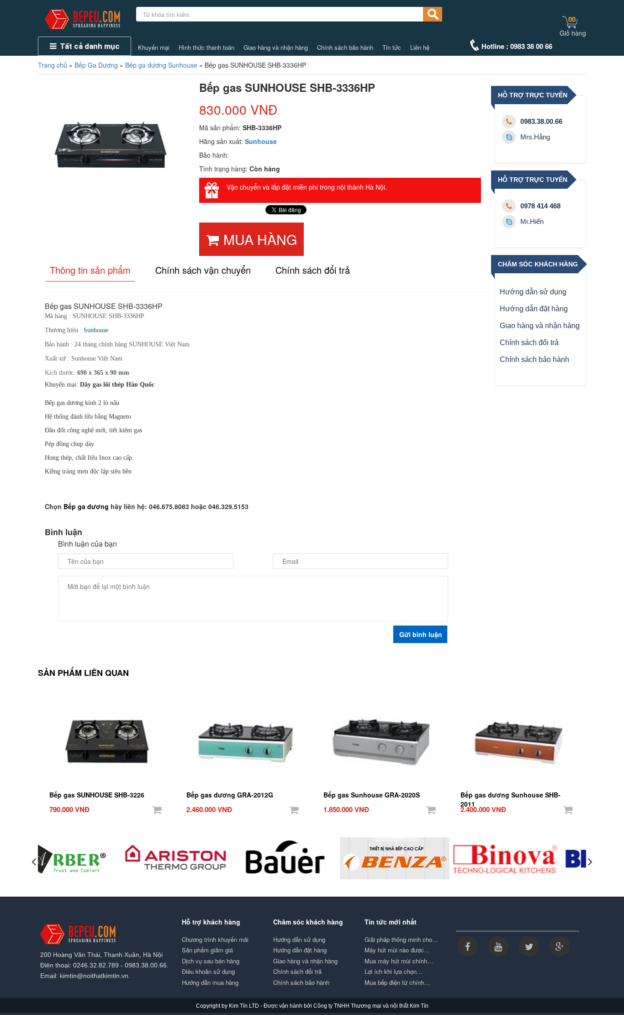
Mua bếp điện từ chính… (397, 982)
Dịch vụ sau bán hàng (210, 961)
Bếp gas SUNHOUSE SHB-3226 (96, 794)
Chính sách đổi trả (529, 342)
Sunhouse (261, 141)
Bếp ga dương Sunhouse (161, 64)
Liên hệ (419, 47)
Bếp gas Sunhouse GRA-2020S (371, 794)
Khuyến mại (153, 47)
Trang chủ (52, 64)
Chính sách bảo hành (345, 47)
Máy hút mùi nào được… (397, 950)
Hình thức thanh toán (206, 47)
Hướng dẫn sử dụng (533, 292)
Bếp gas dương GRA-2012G (229, 794)
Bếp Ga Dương (96, 64)
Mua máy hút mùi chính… (399, 961)
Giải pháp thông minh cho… (401, 939)
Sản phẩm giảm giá (207, 950)
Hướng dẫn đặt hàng (534, 309)
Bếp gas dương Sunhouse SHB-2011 (510, 795)
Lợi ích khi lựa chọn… (394, 971)
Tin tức (391, 47)
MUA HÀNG (260, 239)
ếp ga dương (88, 506)
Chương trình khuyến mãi (215, 939)
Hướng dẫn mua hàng (210, 982)
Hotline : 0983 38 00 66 (516, 46)
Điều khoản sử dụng (208, 971)
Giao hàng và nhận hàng (275, 47)
